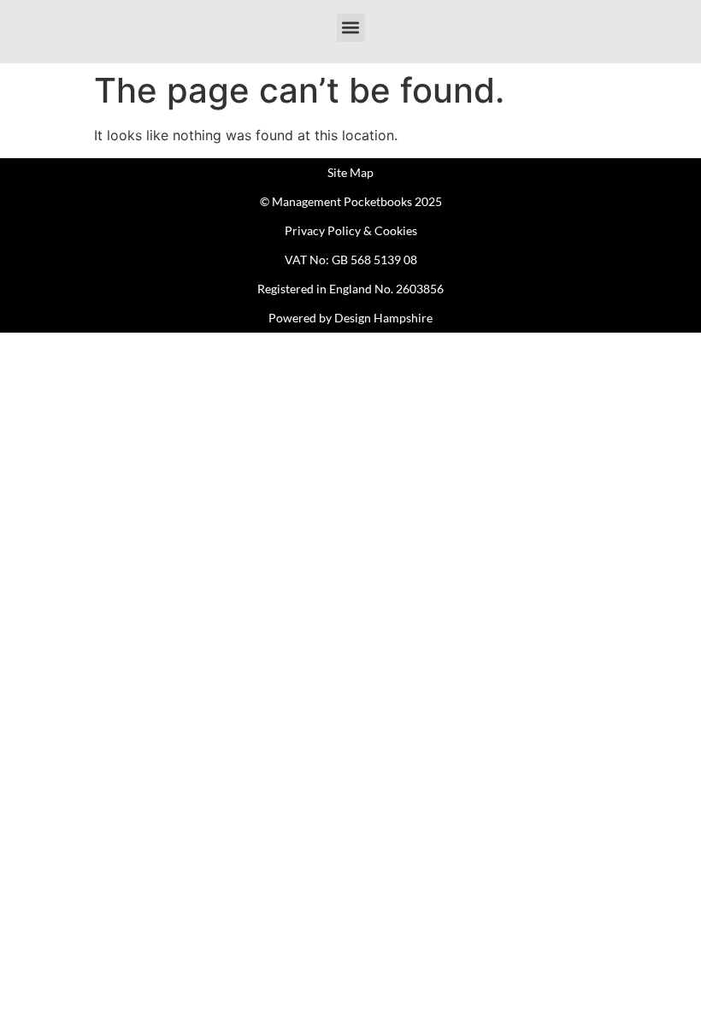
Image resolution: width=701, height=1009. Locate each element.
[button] (351, 28)
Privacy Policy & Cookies (351, 230)
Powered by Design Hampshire (350, 317)
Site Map (350, 172)
